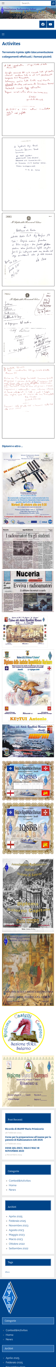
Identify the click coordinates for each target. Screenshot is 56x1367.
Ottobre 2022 (17, 1243)
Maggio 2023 (17, 1234)
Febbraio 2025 (17, 1220)
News (12, 1189)
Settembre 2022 (18, 1248)
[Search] (53, 3)
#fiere (7, 1272)
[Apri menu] (3, 3)
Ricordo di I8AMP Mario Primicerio (24, 1129)
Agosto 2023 (16, 1230)
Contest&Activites (20, 1180)
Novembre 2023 (18, 1225)
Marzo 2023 (16, 1239)
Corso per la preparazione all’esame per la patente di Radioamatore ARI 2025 (28, 1138)
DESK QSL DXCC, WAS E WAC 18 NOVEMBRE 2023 (22, 1149)
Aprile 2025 (15, 1216)
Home (12, 1185)
